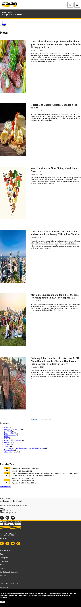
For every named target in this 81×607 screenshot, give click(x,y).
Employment (4, 561)
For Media (3, 575)
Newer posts (46, 419)
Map (3, 509)
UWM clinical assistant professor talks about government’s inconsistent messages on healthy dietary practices (56, 44)
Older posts (34, 419)
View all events (5, 487)
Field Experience (10, 435)
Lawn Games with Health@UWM (24, 480)
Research (7, 442)
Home (4, 22)
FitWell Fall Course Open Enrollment (25, 468)
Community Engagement (12, 429)
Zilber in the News (10, 452)
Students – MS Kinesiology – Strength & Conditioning (26, 448)
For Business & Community (9, 572)
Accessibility (4, 587)
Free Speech (4, 558)
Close (2, 601)
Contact (4, 538)
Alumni (6, 427)
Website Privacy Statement (9, 584)
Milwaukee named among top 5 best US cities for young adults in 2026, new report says (55, 296)
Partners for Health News (12, 440)
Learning (7, 437)
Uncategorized (9, 450)
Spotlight (7, 444)
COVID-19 (8, 431)
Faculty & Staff (9, 433)
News (4, 24)
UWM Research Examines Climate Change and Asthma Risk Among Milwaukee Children (55, 233)
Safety (2, 554)
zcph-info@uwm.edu (9, 513)
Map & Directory (5, 550)
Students (7, 446)
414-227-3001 (7, 511)
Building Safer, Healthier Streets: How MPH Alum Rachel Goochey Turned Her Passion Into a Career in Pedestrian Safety (55, 361)
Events (2, 568)
